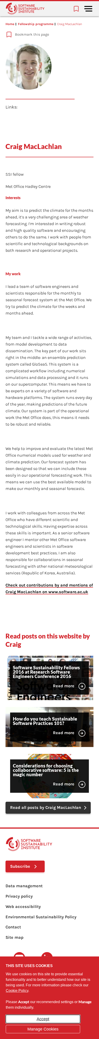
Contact (13, 927)
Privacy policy (19, 896)
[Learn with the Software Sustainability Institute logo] (25, 8)
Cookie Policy (17, 991)
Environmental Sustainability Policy (41, 916)
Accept (43, 1019)
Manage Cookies (42, 1029)
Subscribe (20, 866)
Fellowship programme (35, 24)
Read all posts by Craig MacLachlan (45, 807)
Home (10, 24)
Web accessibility (23, 906)
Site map (14, 937)
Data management (24, 885)
